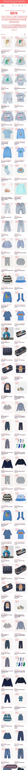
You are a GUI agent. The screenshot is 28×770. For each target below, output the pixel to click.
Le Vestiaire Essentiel (7, 19)
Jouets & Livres (22, 16)
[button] (14, 30)
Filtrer (4, 34)
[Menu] (25, 5)
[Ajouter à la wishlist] (11, 37)
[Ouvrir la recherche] (13, 5)
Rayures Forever (14, 22)
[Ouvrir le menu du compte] (19, 5)
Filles (3, 16)
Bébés (15, 16)
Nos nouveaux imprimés (20, 19)
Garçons (9, 16)
